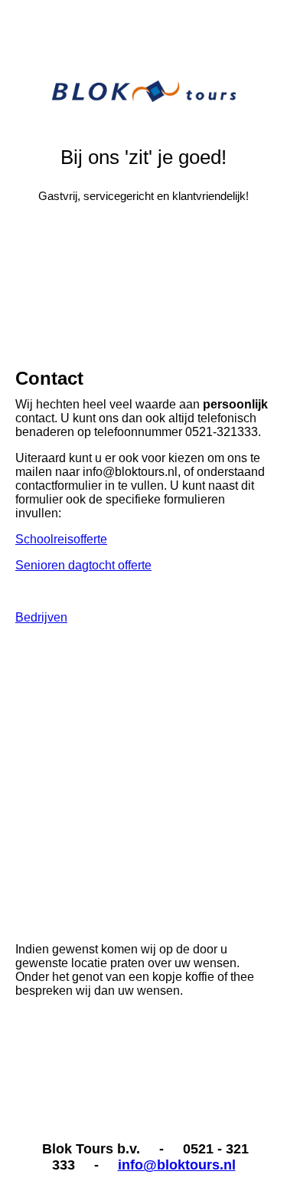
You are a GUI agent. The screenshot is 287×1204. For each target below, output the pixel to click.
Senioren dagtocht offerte (83, 565)
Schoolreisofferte (61, 539)
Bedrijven (41, 617)
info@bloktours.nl (177, 1165)
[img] (144, 57)
